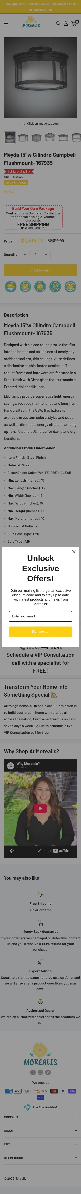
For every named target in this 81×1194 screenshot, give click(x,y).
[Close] (74, 551)
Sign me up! (41, 631)
